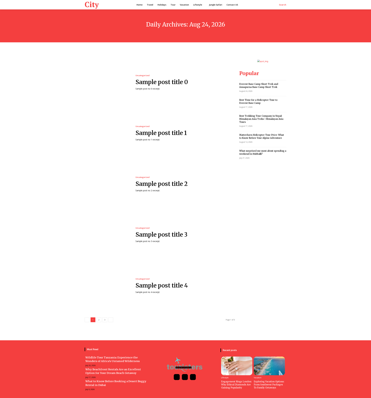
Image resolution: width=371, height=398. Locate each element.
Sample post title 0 (162, 82)
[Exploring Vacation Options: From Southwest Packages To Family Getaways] (269, 366)
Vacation (257, 378)
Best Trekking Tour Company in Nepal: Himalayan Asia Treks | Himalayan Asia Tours (261, 119)
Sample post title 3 (162, 234)
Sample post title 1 (161, 133)
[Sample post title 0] (107, 82)
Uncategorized (143, 75)
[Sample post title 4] (107, 285)
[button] (282, 5)
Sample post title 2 (162, 183)
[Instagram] (185, 377)
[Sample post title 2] (107, 184)
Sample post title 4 (162, 285)
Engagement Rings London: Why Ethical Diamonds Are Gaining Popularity (236, 384)
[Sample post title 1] (107, 133)
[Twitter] (193, 377)
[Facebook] (177, 377)
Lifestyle (225, 378)
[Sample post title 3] (107, 235)
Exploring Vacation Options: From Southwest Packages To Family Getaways (269, 384)
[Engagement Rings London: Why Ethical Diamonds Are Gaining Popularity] (236, 366)
